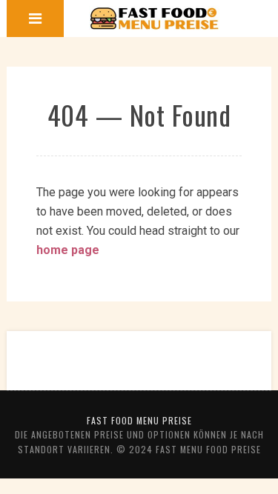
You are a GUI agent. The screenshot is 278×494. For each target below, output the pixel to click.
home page (67, 250)
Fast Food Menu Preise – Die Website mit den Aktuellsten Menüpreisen (154, 18)
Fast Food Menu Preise (139, 420)
